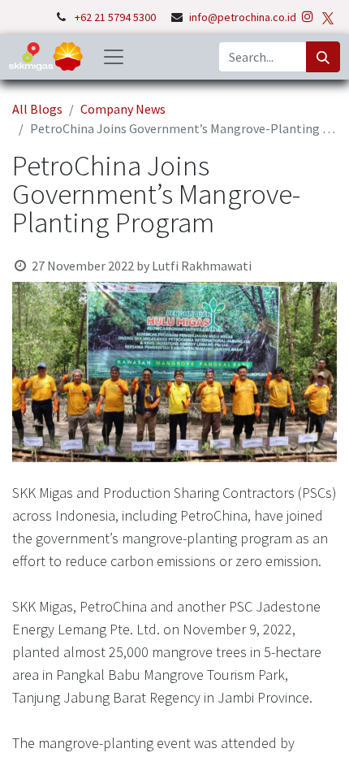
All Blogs (37, 109)
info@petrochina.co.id (242, 17)
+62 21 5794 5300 (116, 17)
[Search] (323, 56)
